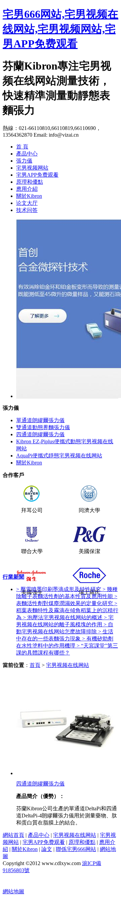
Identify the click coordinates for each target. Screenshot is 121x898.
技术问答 (27, 210)
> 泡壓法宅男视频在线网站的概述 (63, 617)
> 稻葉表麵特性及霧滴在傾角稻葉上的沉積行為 (67, 610)
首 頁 (22, 146)
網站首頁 (13, 835)
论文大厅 (27, 203)
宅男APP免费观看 (37, 175)
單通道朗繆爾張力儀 (40, 420)
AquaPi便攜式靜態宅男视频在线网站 (59, 455)
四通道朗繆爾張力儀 (40, 434)
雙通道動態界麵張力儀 (43, 427)
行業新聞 (13, 577)
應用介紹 (27, 189)
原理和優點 (29, 182)
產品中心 (27, 153)
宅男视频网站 (32, 168)
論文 (46, 849)
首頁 (35, 665)
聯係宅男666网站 (76, 849)
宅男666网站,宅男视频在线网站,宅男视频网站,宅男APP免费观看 (60, 29)
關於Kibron (29, 196)
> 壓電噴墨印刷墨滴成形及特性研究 (59, 589)
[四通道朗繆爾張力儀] (66, 773)
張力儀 (24, 161)
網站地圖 (13, 891)
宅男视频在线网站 (67, 665)
